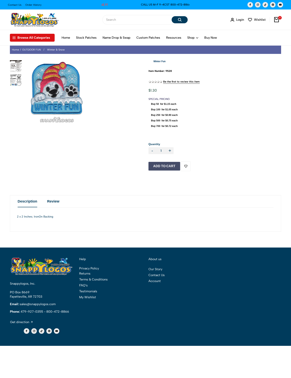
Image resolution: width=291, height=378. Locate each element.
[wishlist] (186, 166)
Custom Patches (148, 37)
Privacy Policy (89, 268)
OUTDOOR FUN (31, 49)
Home (66, 37)
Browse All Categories (33, 37)
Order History (33, 4)
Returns (84, 273)
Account (154, 281)
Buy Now (210, 37)
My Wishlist (87, 297)
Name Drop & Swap (116, 37)
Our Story (155, 269)
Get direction (19, 322)
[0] (276, 19)
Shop (191, 37)
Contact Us (14, 4)
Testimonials (88, 291)
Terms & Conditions (93, 279)
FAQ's (83, 285)
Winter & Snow (56, 49)
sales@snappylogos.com (38, 304)
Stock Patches (86, 37)
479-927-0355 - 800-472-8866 (45, 311)
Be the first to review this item (181, 81)
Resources (173, 37)
